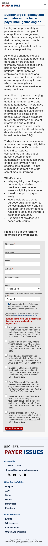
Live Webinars (12, 527)
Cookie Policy (24, 541)
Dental (8, 499)
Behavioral (10, 504)
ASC (7, 491)
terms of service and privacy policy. (25, 315)
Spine (8, 495)
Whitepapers (11, 523)
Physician (10, 508)
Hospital (9, 486)
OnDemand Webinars (15, 532)
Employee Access (26, 542)
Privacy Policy (16, 541)
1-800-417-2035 (13, 466)
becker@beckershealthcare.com (22, 470)
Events (8, 519)
